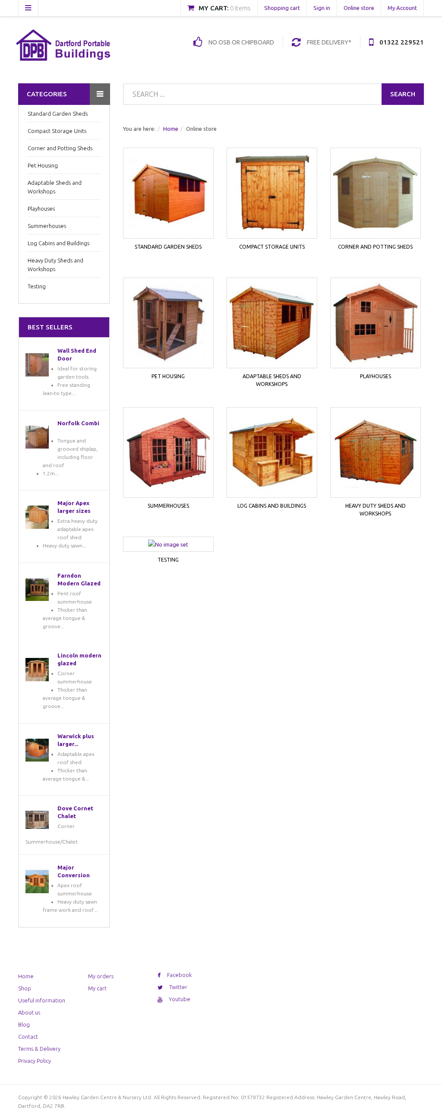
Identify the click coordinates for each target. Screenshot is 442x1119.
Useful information (41, 1000)
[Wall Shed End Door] (37, 364)
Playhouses (41, 208)
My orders (101, 976)
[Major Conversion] (37, 881)
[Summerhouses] (168, 452)
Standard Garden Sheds (58, 114)
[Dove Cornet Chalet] (37, 820)
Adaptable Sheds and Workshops (55, 187)
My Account (402, 8)
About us (29, 1012)
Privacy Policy (34, 1061)
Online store (359, 8)
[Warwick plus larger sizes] (37, 750)
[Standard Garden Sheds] (168, 193)
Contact (28, 1037)
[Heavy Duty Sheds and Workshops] (375, 452)
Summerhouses (47, 226)
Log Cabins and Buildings (58, 243)
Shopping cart (282, 8)
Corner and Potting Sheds (60, 148)
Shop (24, 988)
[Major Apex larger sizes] (37, 517)
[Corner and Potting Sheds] (375, 193)
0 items (240, 8)
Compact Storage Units (57, 131)
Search (402, 94)
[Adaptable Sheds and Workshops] (272, 323)
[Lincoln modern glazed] (37, 669)
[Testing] (168, 544)
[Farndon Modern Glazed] (37, 589)
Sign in (321, 8)
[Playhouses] (375, 323)
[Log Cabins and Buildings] (272, 452)
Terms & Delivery (39, 1049)
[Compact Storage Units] (272, 193)
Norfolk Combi (78, 423)
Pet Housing (43, 165)
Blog (24, 1024)
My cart (97, 988)
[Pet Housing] (168, 323)
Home (170, 129)
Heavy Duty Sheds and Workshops (55, 264)
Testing (37, 286)
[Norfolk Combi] (37, 437)
